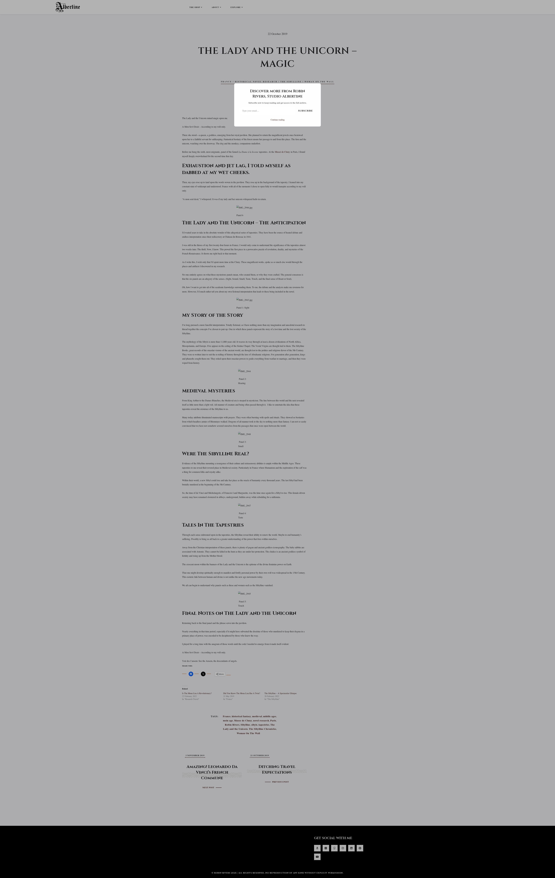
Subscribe (305, 110)
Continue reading (278, 119)
